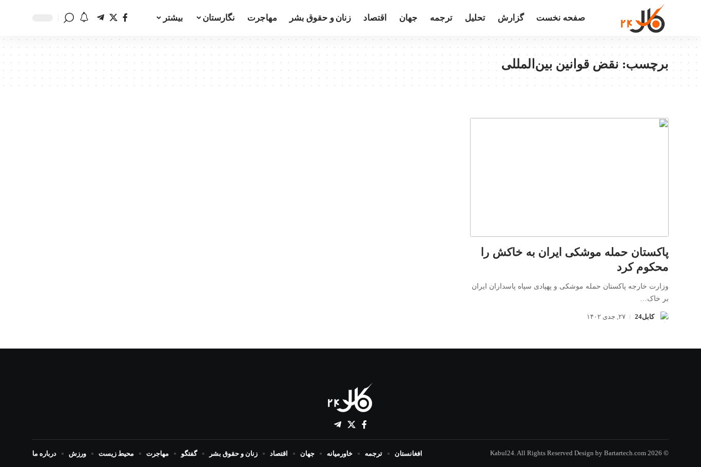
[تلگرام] (100, 18)
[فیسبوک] (125, 18)
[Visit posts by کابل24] (663, 316)
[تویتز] (113, 18)
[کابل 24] (643, 18)
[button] (69, 18)
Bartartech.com (625, 453)
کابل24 (644, 316)
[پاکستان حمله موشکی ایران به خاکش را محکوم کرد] (569, 177)
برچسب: (585, 64)
